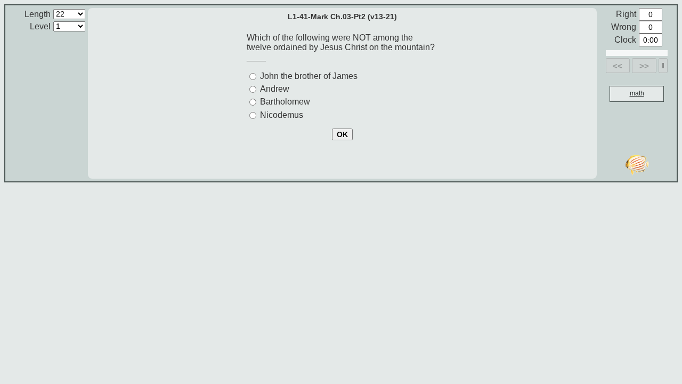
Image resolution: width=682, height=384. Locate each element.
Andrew (274, 88)
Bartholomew (285, 101)
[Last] (663, 65)
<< (617, 65)
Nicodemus (281, 114)
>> (644, 65)
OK (342, 134)
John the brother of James (309, 76)
